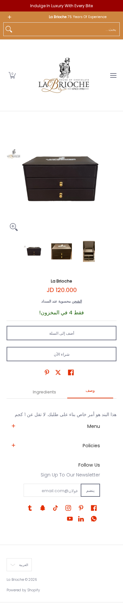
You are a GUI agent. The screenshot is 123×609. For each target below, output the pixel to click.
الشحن (77, 301)
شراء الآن (62, 354)
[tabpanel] (61, 408)
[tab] (90, 392)
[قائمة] (113, 75)
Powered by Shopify (23, 590)
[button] (12, 75)
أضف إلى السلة (61, 333)
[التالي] (112, 179)
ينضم (90, 490)
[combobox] (66, 29)
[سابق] (11, 179)
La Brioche (61, 281)
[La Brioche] (64, 75)
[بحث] (9, 29)
